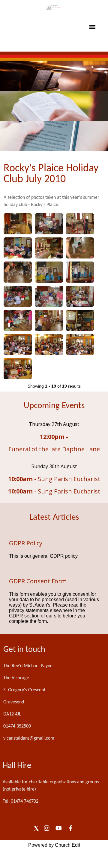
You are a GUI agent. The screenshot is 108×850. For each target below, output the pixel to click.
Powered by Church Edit (54, 845)
